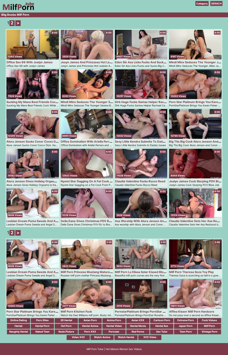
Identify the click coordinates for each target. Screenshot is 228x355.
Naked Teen (42, 331)
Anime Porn (114, 320)
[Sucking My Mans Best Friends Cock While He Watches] (32, 98)
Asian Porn (90, 320)
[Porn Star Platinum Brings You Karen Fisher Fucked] (195, 98)
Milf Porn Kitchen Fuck (76, 311)
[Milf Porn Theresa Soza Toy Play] (195, 268)
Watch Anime (102, 337)
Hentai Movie (138, 325)
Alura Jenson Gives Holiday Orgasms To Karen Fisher (43, 181)
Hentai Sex (161, 325)
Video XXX (78, 337)
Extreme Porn (185, 320)
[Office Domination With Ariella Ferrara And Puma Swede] (87, 137)
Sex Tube (161, 331)
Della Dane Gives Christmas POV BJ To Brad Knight (96, 221)
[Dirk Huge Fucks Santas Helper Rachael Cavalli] (141, 98)
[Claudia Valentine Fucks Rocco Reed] (141, 177)
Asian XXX (137, 320)
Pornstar (114, 331)
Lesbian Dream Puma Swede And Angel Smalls (38, 221)
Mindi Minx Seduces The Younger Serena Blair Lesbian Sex (102, 102)
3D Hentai (66, 320)
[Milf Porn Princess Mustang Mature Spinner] (87, 268)
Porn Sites (42, 320)
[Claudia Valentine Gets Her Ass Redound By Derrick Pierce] (195, 217)
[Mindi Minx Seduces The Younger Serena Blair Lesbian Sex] (87, 98)
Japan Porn (186, 325)
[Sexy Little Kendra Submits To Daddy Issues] (141, 137)
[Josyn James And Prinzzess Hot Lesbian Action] (87, 58)
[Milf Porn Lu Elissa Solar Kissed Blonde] (141, 268)
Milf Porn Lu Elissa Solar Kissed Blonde (142, 272)
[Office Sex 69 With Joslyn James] (32, 58)
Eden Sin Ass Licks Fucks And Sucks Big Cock (146, 62)
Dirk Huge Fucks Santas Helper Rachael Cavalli (147, 102)
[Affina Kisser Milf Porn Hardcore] (195, 307)
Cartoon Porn (162, 320)
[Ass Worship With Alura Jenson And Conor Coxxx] (141, 217)
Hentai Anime (90, 325)
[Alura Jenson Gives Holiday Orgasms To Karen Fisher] (32, 177)
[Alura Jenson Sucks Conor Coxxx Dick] (32, 137)
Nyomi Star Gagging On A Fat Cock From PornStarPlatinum (101, 181)
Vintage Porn (209, 331)
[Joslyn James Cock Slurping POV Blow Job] (195, 177)
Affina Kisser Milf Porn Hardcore (191, 311)
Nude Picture (66, 331)
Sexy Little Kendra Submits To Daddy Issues (145, 141)
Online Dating (18, 320)
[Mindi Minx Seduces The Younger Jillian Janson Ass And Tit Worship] (195, 58)
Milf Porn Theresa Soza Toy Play (191, 272)
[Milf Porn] (18, 10)
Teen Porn (186, 331)
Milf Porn (209, 325)
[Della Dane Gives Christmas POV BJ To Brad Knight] (87, 217)
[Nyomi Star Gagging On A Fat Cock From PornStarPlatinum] (87, 177)
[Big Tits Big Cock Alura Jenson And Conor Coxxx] (195, 137)
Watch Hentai (126, 337)
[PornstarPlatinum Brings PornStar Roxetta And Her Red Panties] (141, 307)
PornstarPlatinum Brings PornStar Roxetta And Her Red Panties (159, 311)
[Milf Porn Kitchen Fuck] (87, 307)
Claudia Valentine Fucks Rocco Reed (140, 181)
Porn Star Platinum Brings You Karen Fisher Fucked (41, 311)
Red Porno (138, 331)
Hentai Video (114, 325)
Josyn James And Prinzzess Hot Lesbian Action (94, 62)
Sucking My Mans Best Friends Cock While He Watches (44, 102)
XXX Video (149, 337)
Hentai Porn (42, 325)
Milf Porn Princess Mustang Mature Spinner (91, 272)
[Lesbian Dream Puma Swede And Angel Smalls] (32, 217)
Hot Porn (66, 325)
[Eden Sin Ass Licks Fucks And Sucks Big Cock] (141, 58)
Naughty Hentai (18, 331)
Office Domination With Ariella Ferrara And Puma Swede (100, 141)
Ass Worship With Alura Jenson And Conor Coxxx (150, 221)
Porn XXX (90, 331)
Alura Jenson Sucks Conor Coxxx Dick (33, 141)
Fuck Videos (209, 320)
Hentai (18, 325)
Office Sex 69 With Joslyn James (29, 62)
